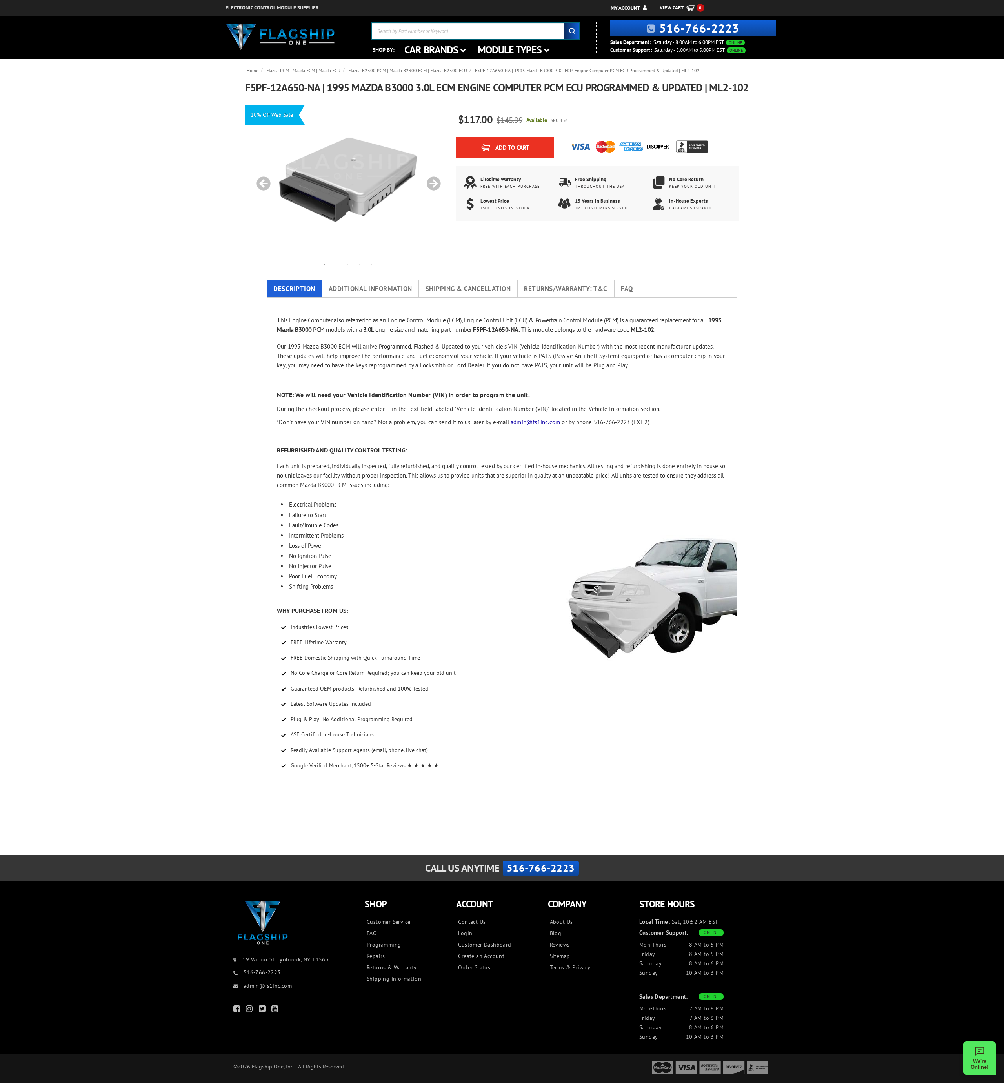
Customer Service (388, 921)
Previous (261, 180)
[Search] (571, 31)
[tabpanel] (347, 179)
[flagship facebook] (237, 1010)
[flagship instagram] (250, 1010)
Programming (384, 944)
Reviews (560, 944)
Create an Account (481, 955)
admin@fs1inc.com (535, 422)
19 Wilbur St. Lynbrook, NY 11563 (285, 959)
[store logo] (280, 37)
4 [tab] (360, 264)
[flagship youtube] (275, 1010)
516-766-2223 (699, 28)
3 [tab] (348, 264)
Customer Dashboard (484, 944)
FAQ (627, 288)
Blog (556, 933)
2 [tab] (336, 264)
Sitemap (560, 955)
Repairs (376, 955)
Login (465, 933)
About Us (561, 921)
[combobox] (475, 31)
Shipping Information (394, 978)
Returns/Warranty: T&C (565, 288)
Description (294, 288)
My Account (625, 8)
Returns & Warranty (392, 967)
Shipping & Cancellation (468, 288)
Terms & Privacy (570, 967)
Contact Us (472, 921)
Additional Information (370, 288)
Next (431, 180)
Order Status (474, 967)
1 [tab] (324, 264)
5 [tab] (371, 264)
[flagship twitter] (263, 1010)
